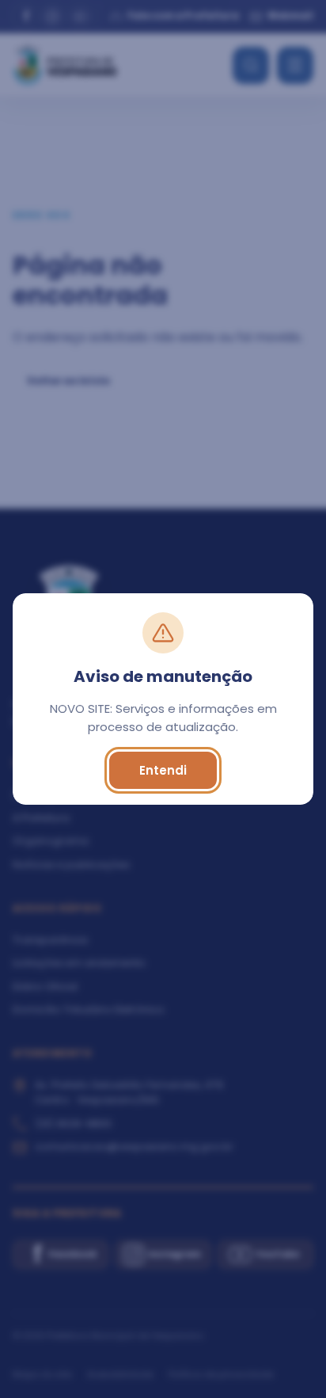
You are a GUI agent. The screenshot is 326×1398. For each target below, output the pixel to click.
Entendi (163, 770)
